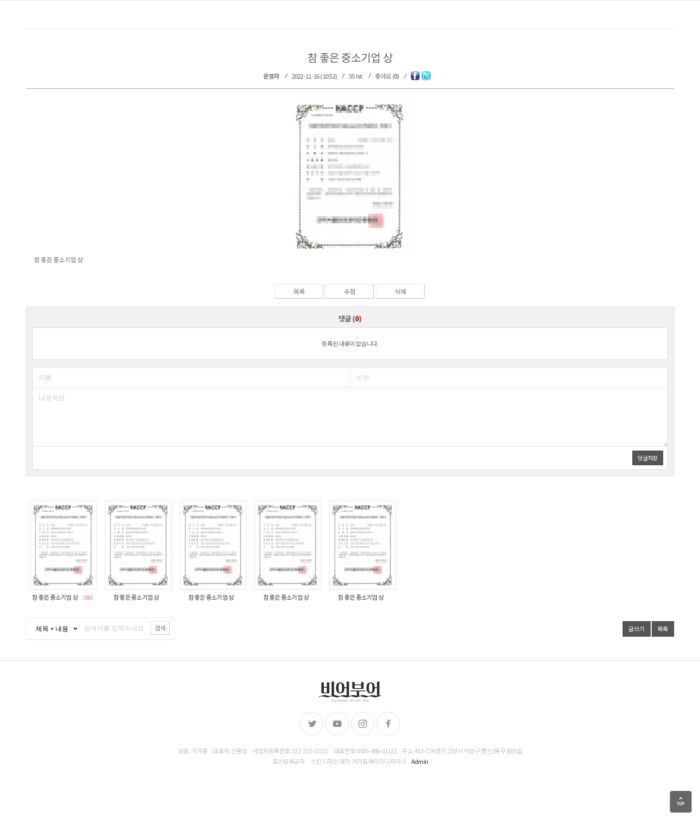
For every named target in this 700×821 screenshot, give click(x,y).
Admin (419, 761)
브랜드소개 (447, 21)
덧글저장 (647, 458)
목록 (299, 291)
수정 (350, 291)
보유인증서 (504, 21)
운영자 (271, 76)
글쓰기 (636, 628)
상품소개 (558, 21)
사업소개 (609, 21)
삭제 (400, 291)
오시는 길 (659, 21)
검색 (160, 628)
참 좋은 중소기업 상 (55, 597)
